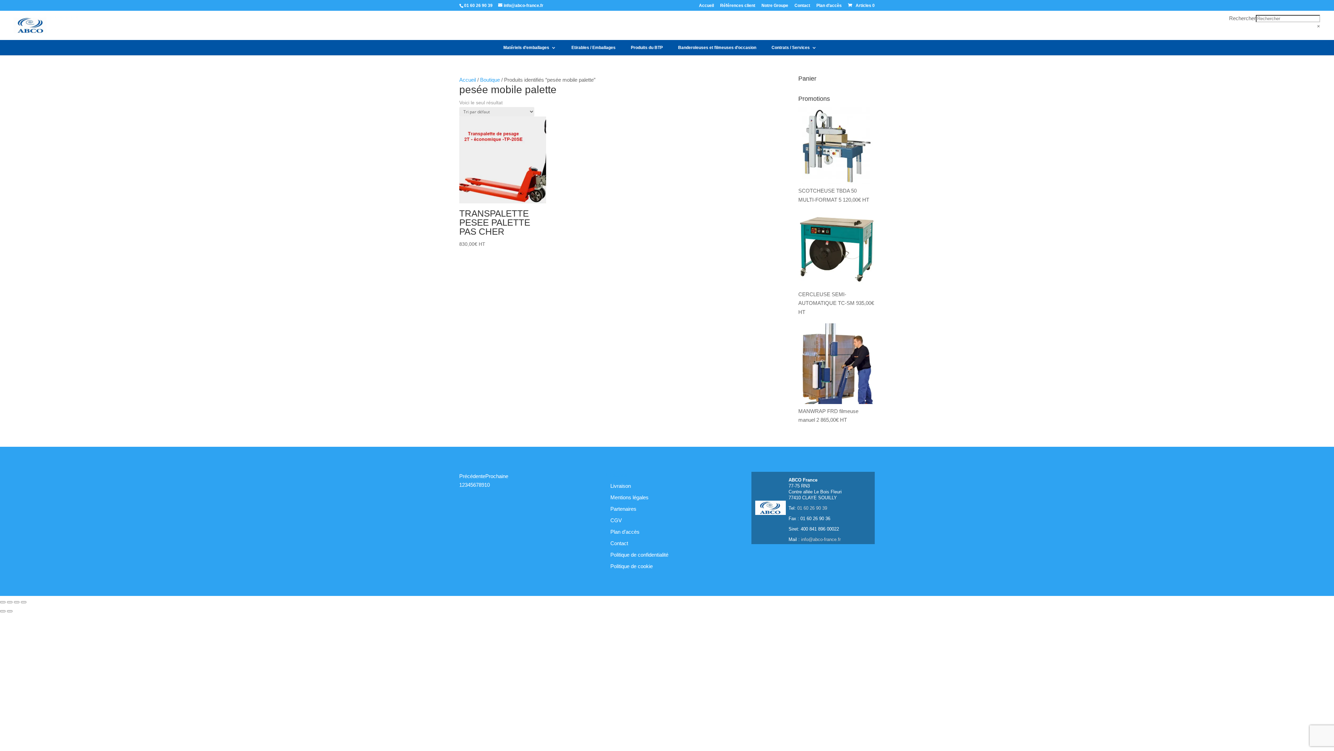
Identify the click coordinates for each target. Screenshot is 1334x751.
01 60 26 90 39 (478, 5)
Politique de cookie (631, 566)
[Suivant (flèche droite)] (10, 611)
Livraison (620, 486)
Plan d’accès (829, 5)
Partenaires (623, 509)
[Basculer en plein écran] (10, 602)
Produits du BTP (647, 47)
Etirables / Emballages (593, 47)
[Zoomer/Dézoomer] (3, 602)
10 (487, 485)
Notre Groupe (774, 5)
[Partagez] (16, 602)
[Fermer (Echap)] (23, 602)
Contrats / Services (791, 47)
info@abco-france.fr (821, 539)
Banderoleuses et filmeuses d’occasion (717, 47)
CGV (616, 520)
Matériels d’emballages (526, 47)
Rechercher (1242, 18)
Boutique (490, 80)
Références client (737, 5)
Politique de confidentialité (639, 555)
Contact (802, 5)
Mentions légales (629, 497)
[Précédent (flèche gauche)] (3, 611)
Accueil (706, 5)
